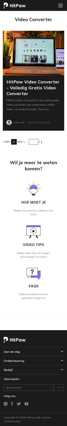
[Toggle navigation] (59, 5)
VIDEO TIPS (33, 244)
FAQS (34, 286)
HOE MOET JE (33, 202)
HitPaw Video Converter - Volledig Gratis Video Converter (33, 87)
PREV (7, 141)
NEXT (20, 141)
